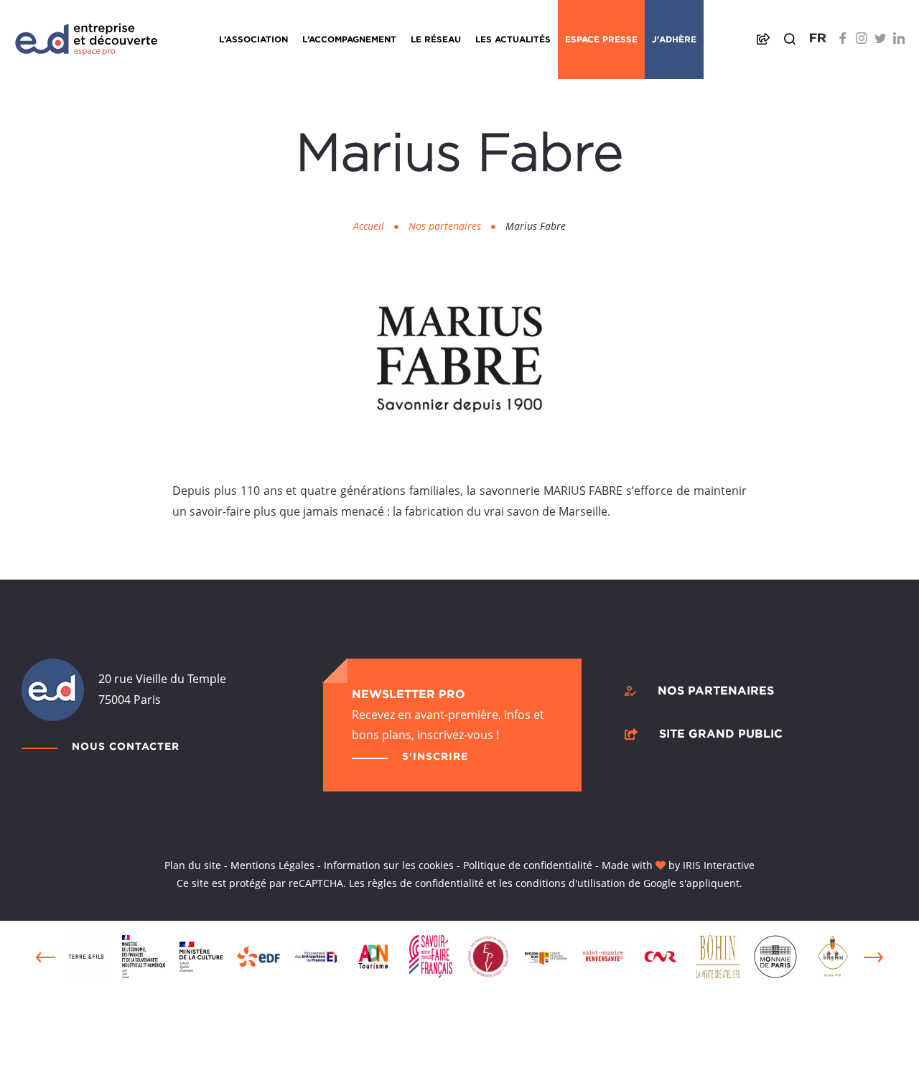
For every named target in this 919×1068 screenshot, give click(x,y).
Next (873, 957)
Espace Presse (601, 39)
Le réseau (436, 39)
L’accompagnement (349, 39)
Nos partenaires (445, 226)
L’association (253, 39)
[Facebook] (843, 38)
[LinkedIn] (899, 38)
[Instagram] (861, 38)
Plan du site (192, 865)
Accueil (368, 226)
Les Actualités (513, 39)
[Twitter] (880, 38)
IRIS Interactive (719, 865)
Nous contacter (125, 745)
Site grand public (721, 733)
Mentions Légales (272, 865)
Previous (45, 957)
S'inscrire (435, 756)
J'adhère (674, 39)
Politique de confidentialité (527, 865)
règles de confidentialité (426, 883)
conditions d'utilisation (570, 883)
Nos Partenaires (716, 690)
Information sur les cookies (389, 865)
